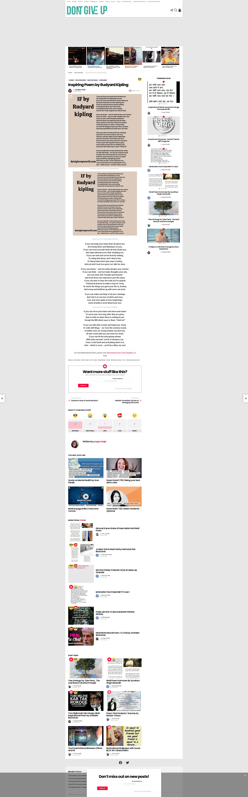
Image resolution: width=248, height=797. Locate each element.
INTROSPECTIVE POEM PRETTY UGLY (113, 592)
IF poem (94, 360)
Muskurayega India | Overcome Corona (83, 509)
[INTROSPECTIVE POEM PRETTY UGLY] (81, 595)
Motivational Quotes (77, 473)
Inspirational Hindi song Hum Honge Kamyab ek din (163, 108)
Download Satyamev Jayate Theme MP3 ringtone (163, 140)
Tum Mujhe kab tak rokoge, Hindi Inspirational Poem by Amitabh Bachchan (84, 715)
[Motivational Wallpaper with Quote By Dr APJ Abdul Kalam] (124, 736)
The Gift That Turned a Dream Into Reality (132, 66)
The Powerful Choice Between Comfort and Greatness (113, 67)
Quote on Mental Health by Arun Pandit (83, 481)
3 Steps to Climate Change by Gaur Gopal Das (164, 248)
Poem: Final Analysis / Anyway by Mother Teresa (122, 714)
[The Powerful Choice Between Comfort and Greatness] (114, 56)
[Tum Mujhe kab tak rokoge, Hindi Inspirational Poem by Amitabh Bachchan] (85, 701)
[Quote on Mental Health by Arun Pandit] (85, 468)
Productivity (112, 477)
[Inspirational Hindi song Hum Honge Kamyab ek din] (163, 92)
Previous (69, 58)
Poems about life (118, 360)
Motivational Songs (76, 505)
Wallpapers (93, 1)
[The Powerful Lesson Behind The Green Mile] (77, 56)
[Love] (76, 545)
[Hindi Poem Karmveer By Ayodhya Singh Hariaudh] (124, 668)
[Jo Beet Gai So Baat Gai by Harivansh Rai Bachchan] (81, 553)
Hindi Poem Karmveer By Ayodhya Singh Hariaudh (123, 681)
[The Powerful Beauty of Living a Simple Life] (170, 56)
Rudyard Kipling (112, 239)
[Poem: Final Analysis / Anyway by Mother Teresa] (124, 701)
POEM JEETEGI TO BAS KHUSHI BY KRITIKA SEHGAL (115, 613)
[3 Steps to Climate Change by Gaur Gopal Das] (163, 236)
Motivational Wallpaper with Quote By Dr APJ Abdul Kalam (123, 749)
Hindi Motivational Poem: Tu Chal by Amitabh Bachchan (117, 634)
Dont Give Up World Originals (80, 471)
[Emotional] (76, 587)
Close (245, 775)
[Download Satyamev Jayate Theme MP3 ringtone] (163, 125)
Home (69, 1)
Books (113, 1)
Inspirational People (153, 1)
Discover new (75, 360)
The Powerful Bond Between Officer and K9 (95, 66)
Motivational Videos (140, 1)
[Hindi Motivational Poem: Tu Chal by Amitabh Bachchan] (81, 637)
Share (70, 96)
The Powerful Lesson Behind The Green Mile (75, 66)
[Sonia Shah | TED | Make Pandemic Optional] (124, 496)
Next (179, 58)
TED (108, 471)
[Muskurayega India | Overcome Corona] (85, 496)
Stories (80, 1)
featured (85, 360)
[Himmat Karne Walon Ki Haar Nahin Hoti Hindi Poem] (81, 532)
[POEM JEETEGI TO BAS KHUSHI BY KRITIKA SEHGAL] (81, 616)
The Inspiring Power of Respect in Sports (150, 66)
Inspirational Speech (131, 473)
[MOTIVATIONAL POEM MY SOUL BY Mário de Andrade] (81, 574)
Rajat (71, 477)
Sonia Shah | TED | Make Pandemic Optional (122, 509)
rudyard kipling (134, 360)
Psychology (94, 475)
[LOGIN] (179, 10)
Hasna (126, 471)
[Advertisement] (124, 31)
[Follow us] (171, 10)
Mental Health (126, 1)
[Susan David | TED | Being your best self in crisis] (124, 468)
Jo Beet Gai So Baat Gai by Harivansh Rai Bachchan (115, 550)
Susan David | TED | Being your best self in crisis (123, 481)
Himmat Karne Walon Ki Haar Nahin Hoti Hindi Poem (117, 529)
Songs (119, 1)
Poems (107, 1)
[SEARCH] (175, 10)
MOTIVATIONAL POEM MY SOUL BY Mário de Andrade (116, 571)
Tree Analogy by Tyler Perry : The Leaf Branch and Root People (84, 681)
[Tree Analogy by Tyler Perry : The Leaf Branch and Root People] (85, 668)
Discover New (86, 469)
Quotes (86, 1)
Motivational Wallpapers (78, 475)
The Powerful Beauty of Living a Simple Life (169, 66)
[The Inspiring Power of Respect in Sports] (152, 56)
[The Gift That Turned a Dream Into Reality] (133, 56)
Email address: (118, 378)
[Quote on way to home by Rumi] (2, 398)
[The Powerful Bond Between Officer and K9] (96, 56)
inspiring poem (104, 360)
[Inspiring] (140, 79)
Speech (101, 1)
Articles (74, 1)
